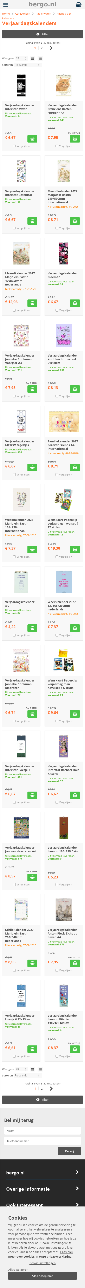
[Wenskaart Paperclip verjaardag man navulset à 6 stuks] (64, 660)
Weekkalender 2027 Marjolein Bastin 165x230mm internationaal (19, 525)
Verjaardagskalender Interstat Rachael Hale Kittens (63, 770)
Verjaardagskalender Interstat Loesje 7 (19, 768)
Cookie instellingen (43, 1263)
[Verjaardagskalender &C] (21, 581)
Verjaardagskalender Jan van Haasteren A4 (20, 849)
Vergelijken (23, 146)
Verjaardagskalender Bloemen (62, 275)
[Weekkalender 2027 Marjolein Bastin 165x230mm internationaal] (21, 499)
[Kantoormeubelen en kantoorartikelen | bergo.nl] (42, 6)
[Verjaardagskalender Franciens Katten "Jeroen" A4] (64, 85)
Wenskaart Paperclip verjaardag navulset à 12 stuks (63, 523)
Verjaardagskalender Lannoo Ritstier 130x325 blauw (62, 1019)
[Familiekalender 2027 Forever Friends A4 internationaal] (64, 421)
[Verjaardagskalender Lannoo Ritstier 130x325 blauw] (64, 995)
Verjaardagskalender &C (19, 604)
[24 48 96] (21, 58)
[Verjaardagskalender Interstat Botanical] (21, 171)
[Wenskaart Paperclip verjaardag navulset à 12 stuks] (64, 499)
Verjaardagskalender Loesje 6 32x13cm (19, 1017)
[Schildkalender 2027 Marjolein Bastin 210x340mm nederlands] (21, 909)
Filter (45, 34)
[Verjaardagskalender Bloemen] (64, 253)
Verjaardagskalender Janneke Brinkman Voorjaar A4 (19, 359)
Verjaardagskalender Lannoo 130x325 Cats (63, 849)
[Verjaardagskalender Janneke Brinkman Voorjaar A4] (21, 335)
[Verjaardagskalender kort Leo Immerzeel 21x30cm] (64, 335)
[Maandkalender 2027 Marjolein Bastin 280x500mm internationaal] (64, 171)
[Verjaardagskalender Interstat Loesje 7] (21, 746)
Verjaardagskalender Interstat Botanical (19, 193)
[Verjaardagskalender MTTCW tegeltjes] (21, 421)
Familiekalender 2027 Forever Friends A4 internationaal (63, 445)
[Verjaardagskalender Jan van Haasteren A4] (21, 827)
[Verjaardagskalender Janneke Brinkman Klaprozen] (21, 660)
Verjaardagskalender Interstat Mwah (19, 107)
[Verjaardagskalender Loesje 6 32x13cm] (21, 995)
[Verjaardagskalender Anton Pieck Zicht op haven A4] (64, 909)
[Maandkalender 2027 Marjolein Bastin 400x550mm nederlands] (21, 253)
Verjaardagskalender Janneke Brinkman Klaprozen (19, 684)
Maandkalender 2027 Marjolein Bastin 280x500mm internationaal (62, 196)
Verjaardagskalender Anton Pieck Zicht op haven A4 (62, 933)
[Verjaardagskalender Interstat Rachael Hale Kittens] (64, 746)
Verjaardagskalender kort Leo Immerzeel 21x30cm (62, 359)
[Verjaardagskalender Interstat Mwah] (21, 85)
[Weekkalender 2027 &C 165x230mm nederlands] (64, 581)
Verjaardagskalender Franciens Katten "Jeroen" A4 (62, 109)
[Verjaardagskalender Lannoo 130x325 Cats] (64, 827)
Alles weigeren (18, 1270)
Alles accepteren (42, 1276)
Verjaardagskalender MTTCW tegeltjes (19, 443)
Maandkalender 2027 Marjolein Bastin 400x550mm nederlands (20, 278)
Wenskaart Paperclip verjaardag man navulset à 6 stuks (62, 684)
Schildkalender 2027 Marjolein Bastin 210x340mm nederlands (19, 935)
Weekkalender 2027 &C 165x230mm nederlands (62, 605)
